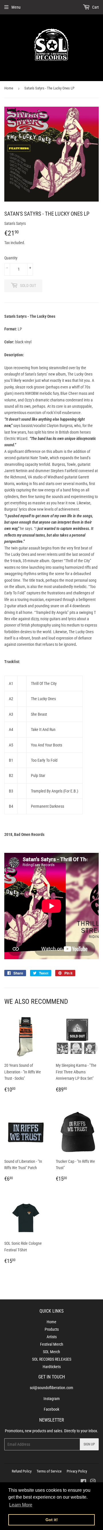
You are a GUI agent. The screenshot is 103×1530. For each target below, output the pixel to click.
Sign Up (89, 1444)
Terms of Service (49, 1471)
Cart (95, 7)
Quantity (10, 258)
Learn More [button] (20, 1504)
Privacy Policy (77, 1471)
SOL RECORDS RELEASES (51, 1359)
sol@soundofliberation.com (51, 1387)
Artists (52, 1336)
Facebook (51, 1409)
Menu (16, 7)
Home (8, 88)
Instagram (51, 1398)
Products (52, 1329)
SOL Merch (51, 1351)
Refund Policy (21, 1471)
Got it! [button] (51, 1519)
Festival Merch (51, 1344)
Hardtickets (52, 1366)
